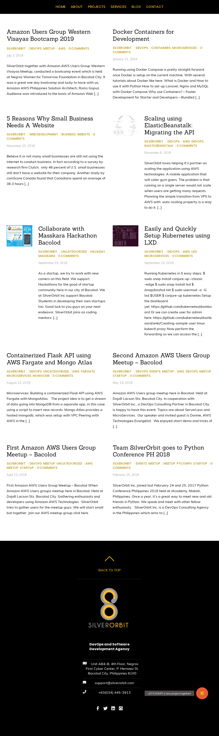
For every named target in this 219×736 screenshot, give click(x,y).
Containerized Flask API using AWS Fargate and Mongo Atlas (49, 359)
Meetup (49, 48)
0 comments (79, 48)
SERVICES (118, 6)
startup (120, 376)
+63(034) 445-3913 (114, 692)
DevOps (36, 48)
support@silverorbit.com (114, 683)
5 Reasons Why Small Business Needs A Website (50, 122)
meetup (205, 371)
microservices (184, 48)
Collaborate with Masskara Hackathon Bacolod (67, 235)
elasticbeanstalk (158, 146)
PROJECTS (96, 6)
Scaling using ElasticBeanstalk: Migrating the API (169, 125)
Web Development (44, 134)
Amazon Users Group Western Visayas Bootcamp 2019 (49, 35)
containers (161, 48)
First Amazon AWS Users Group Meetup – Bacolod (51, 451)
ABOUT (77, 6)
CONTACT (154, 6)
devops (197, 141)
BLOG (136, 6)
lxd (194, 251)
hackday (97, 251)
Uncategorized (74, 251)
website (83, 134)
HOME (61, 6)
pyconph (184, 463)
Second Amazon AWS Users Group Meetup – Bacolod (161, 359)
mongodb (41, 376)
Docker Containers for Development (143, 35)
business (68, 134)
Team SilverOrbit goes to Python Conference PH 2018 (158, 451)
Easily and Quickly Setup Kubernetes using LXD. (177, 235)
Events (155, 371)
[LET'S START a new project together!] (202, 693)
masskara (46, 256)
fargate (88, 371)
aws (61, 48)
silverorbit (16, 48)
